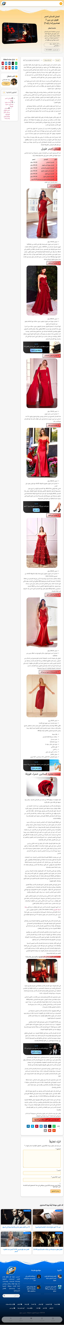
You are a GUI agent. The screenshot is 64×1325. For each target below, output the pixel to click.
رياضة (26, 1304)
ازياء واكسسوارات (47, 60)
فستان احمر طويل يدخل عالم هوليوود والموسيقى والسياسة (7, 113)
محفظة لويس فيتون (36, 350)
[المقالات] (21, 1318)
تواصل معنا (20, 1308)
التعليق (58, 1149)
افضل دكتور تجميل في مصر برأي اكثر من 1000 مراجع (50, 1289)
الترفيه (18, 1304)
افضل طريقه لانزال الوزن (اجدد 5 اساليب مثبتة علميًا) (50, 1278)
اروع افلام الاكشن (36, 1052)
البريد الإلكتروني (56, 1177)
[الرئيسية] (53, 1318)
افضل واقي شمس (36, 768)
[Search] (4, 1295)
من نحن (11, 1308)
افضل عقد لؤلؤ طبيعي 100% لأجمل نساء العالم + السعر (16, 1250)
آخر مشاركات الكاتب (6, 83)
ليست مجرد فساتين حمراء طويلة (9, 104)
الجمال (40, 1304)
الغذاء (37, 1308)
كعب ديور (36, 510)
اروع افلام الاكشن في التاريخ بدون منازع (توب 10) (29, 1278)
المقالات (21, 1321)
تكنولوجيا (48, 1304)
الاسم (59, 1170)
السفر (44, 1308)
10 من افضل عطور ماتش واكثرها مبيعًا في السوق (16, 1227)
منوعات (28, 1308)
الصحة (32, 1304)
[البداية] (11, 1318)
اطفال (50, 1308)
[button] (54, 1126)
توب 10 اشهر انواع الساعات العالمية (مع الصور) (47, 1227)
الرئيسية (57, 60)
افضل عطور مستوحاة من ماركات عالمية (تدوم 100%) (47, 1249)
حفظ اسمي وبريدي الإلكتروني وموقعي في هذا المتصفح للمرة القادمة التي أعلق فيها (42, 1186)
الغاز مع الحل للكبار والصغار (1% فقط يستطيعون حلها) (30, 1289)
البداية (10, 1321)
